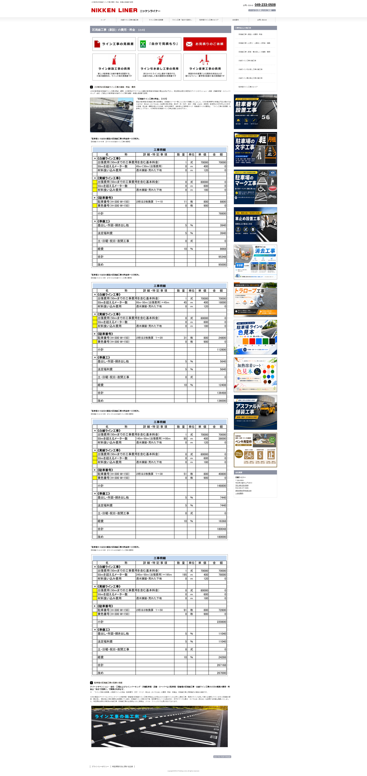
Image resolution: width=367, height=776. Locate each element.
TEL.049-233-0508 (241, 485)
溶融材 (255, 337)
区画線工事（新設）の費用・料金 (250, 34)
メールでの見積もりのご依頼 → (262, 10)
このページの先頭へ (222, 756)
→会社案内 (239, 493)
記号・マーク (255, 187)
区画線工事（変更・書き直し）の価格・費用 (254, 52)
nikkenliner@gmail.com (243, 490)
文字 (255, 149)
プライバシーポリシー (100, 767)
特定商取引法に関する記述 (122, 767)
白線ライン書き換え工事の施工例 (250, 78)
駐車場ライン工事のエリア (248, 87)
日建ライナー (126, 10)
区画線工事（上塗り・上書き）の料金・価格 (254, 43)
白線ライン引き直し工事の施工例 (250, 69)
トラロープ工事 (255, 299)
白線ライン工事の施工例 (247, 60)
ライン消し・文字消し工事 (255, 262)
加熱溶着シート (255, 375)
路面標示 (255, 450)
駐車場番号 (255, 112)
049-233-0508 (265, 5)
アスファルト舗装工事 (255, 412)
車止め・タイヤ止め (255, 224)
